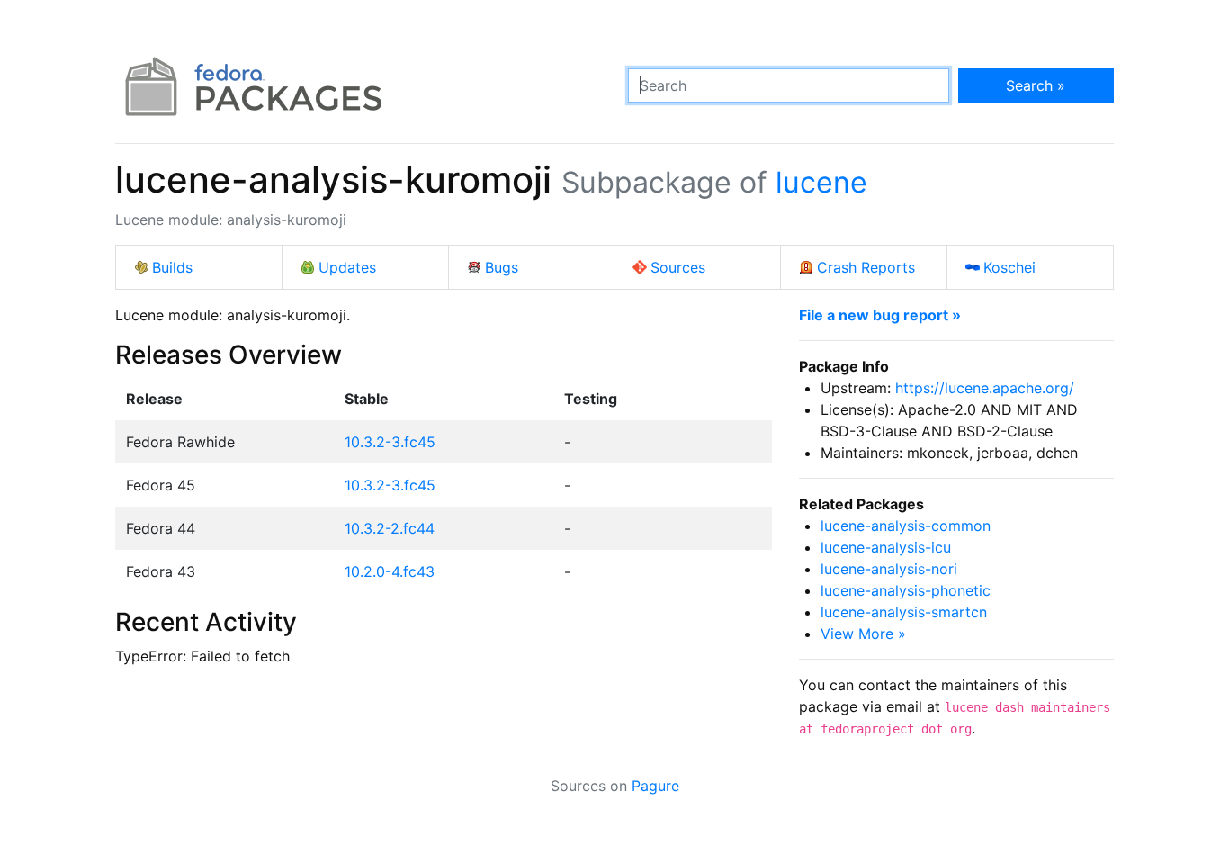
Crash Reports (866, 267)
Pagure (655, 786)
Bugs (501, 267)
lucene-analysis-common (906, 526)
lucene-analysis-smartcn (904, 612)
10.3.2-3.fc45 (390, 442)
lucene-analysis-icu (886, 547)
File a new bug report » (880, 315)
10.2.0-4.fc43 (390, 571)
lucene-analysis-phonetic (906, 590)
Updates (347, 267)
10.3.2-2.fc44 (390, 528)
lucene (821, 182)
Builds (172, 267)
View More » (863, 634)
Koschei (1009, 267)
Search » (1035, 85)
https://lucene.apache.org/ (984, 388)
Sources (677, 267)
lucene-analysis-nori (889, 569)
